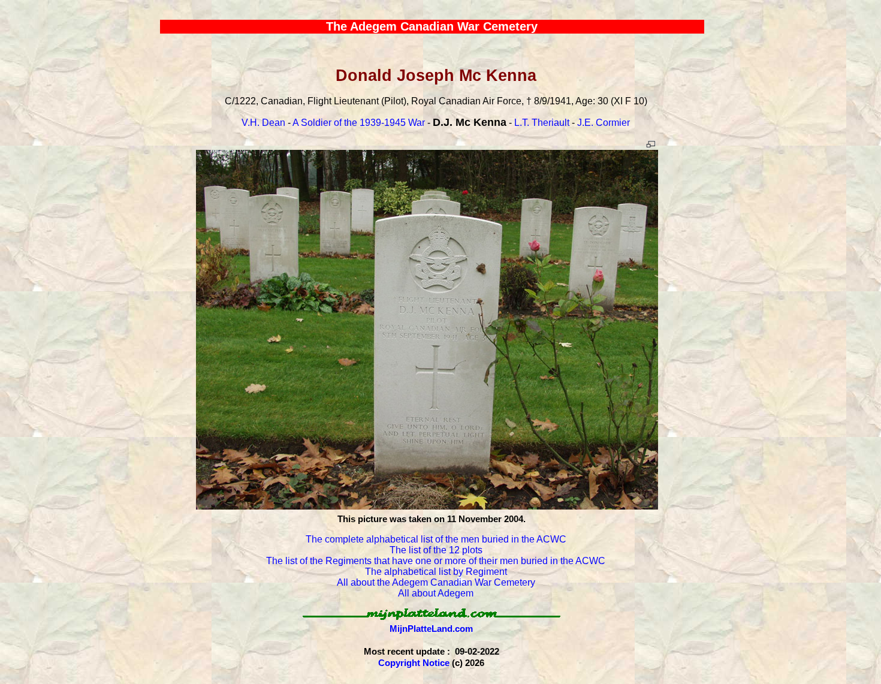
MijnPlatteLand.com (431, 628)
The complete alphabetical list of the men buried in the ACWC (436, 539)
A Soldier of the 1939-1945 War (358, 122)
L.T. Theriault (541, 122)
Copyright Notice (413, 663)
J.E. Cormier (603, 122)
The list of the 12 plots (436, 550)
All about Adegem (435, 593)
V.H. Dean (263, 122)
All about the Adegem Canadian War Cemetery (436, 582)
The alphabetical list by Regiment (436, 572)
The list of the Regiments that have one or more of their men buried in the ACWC (435, 561)
